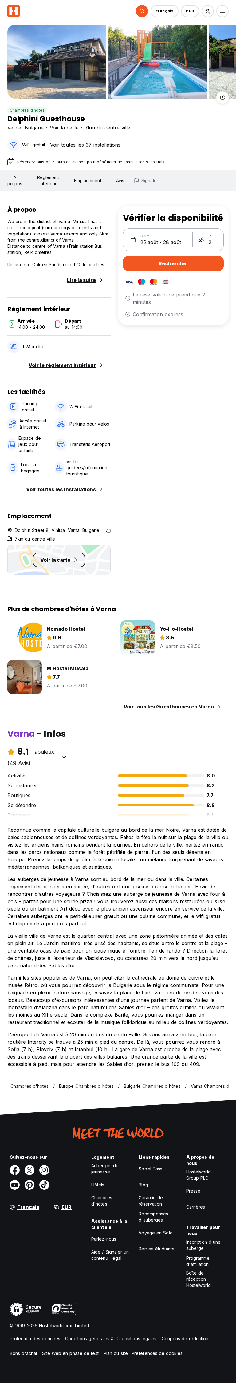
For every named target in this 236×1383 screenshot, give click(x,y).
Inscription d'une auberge (203, 1245)
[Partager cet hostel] (222, 97)
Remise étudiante (157, 1248)
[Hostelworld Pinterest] (29, 1185)
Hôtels (97, 1184)
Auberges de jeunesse (105, 1168)
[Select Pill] (142, 11)
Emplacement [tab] (87, 180)
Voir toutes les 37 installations (85, 145)
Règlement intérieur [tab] (48, 180)
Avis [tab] (120, 180)
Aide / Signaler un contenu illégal (110, 1255)
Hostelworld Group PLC (198, 1175)
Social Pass (150, 1168)
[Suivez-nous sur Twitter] (29, 1170)
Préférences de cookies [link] (157, 1353)
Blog (143, 1184)
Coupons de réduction (185, 1338)
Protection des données (35, 1338)
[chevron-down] (64, 756)
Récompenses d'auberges (153, 1216)
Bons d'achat (23, 1353)
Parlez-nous (103, 1239)
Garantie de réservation (151, 1200)
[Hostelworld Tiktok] (44, 1185)
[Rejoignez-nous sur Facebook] (15, 1170)
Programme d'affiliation (198, 1261)
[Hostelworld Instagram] (44, 1170)
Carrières (195, 1207)
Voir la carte (64, 127)
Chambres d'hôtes (27, 110)
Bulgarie (34, 127)
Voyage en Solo (155, 1232)
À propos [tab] (14, 180)
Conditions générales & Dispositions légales (110, 1338)
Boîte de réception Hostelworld (198, 1279)
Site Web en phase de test (70, 1353)
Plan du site (116, 1353)
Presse (193, 1190)
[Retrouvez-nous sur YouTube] (15, 1185)
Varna (14, 127)
